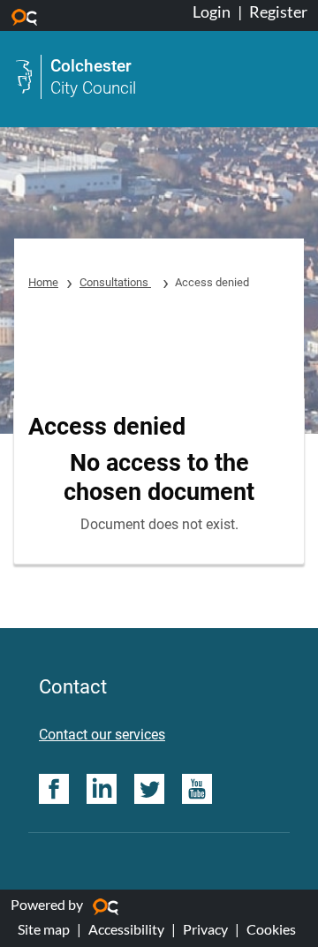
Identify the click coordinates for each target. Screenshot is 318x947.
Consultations (115, 282)
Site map (44, 928)
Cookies (271, 928)
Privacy (205, 928)
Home (43, 282)
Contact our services (102, 734)
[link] (159, 77)
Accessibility (126, 928)
